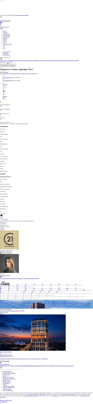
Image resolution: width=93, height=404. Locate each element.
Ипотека (5, 38)
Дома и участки (6, 35)
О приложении (3, 401)
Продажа (5, 32)
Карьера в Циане (7, 389)
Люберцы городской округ (15, 73)
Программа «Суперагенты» (9, 378)
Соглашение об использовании (21, 15)
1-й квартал (33, 73)
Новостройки (6, 34)
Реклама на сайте (7, 381)
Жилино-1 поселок (26, 73)
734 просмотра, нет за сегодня (8, 65)
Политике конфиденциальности (31, 395)
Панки (4, 90)
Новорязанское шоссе (7, 77)
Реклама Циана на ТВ (8, 377)
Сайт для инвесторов (8, 390)
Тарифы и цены (6, 380)
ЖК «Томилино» (4, 72)
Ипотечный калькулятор (8, 386)
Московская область (4, 73)
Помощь (5, 384)
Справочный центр (7, 371)
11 (37, 73)
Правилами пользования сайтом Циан (37, 394)
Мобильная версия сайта (6, 400)
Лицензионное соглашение (69, 394)
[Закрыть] (1, 17)
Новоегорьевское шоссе (8, 80)
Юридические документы (9, 373)
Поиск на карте (6, 374)
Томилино (5, 84)
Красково (5, 96)
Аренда (4, 31)
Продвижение (6, 383)
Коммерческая (6, 36)
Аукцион (5, 376)
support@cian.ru (55, 395)
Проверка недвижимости (9, 387)
